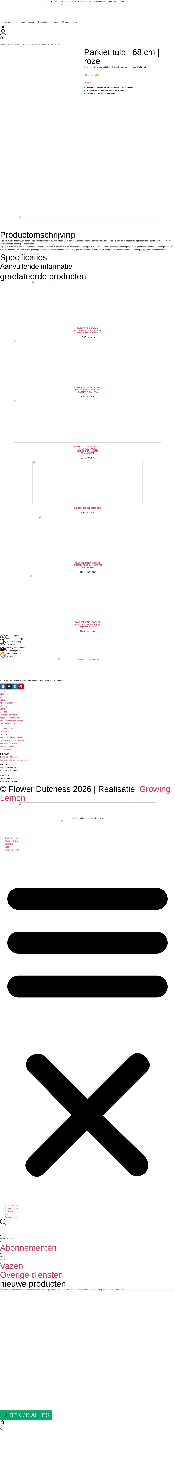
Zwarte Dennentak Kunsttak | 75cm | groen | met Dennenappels (87, 330)
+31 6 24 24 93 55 (9, 757)
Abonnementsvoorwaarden (11, 721)
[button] (87, 1027)
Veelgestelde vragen (8, 715)
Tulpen (24, 44)
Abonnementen (6, 703)
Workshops (5, 731)
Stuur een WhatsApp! (15, 639)
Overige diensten (12, 850)
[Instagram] (9, 686)
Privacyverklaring (7, 724)
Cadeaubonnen (6, 728)
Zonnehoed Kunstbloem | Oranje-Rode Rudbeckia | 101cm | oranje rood (87, 390)
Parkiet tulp (33, 44)
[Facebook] (3, 686)
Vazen (2, 700)
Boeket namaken (7, 746)
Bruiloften (4, 734)
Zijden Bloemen (13, 44)
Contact (3, 712)
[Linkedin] (15, 686)
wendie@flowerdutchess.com (14, 760)
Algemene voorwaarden (10, 718)
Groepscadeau (6, 749)
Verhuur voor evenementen (11, 737)
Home (2, 44)
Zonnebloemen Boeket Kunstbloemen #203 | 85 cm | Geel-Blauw (87, 565)
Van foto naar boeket (8, 743)
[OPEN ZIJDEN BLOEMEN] (17, 22)
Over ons (4, 706)
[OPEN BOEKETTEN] (48, 22)
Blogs (2, 709)
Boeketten (4, 697)
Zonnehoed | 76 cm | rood (87, 508)
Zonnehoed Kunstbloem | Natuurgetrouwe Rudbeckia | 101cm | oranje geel (87, 450)
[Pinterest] (21, 686)
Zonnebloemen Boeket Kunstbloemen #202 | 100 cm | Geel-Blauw (87, 624)
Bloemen (4, 694)
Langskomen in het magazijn (12, 740)
